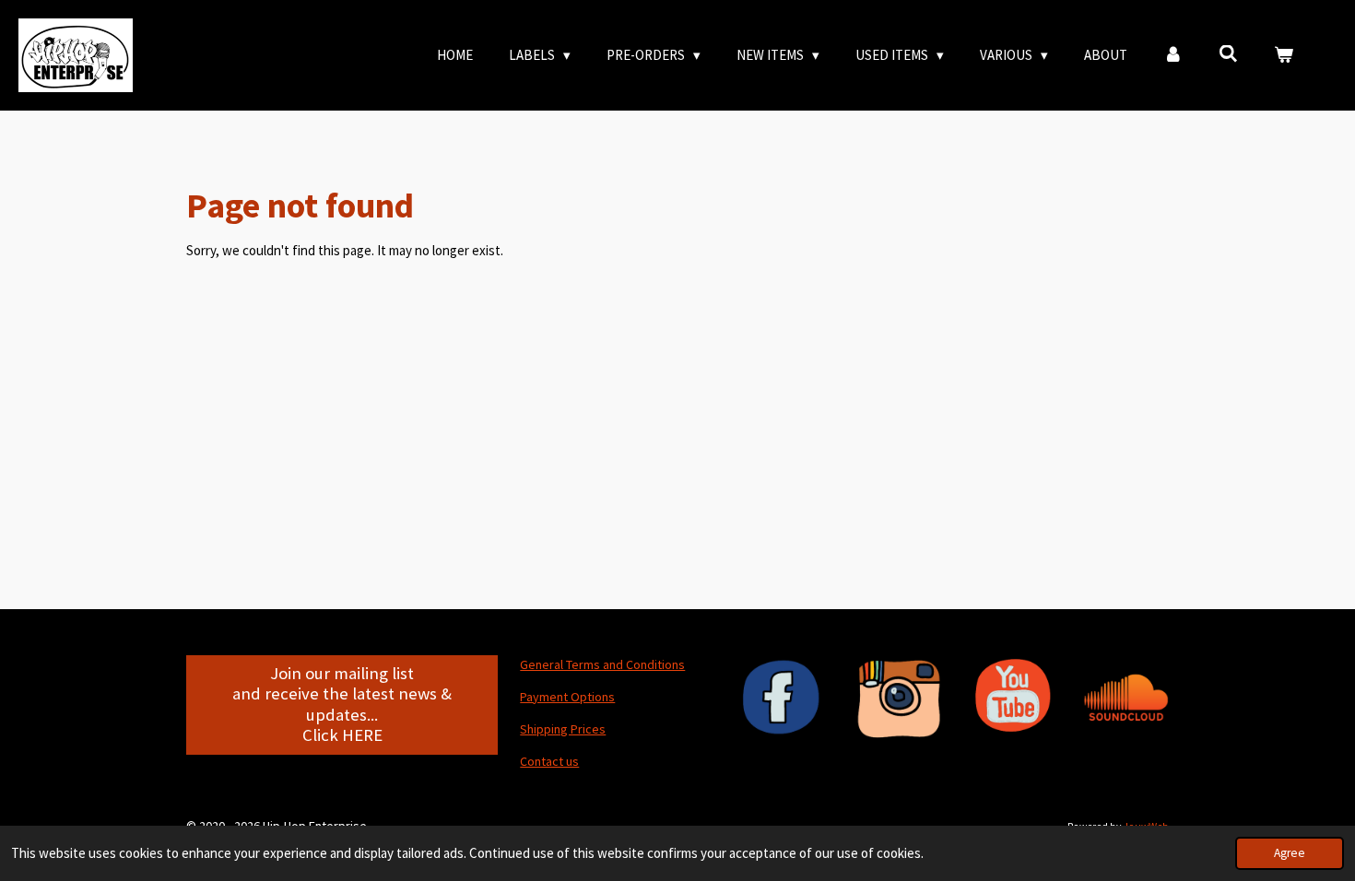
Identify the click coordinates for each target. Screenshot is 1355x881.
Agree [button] (1289, 853)
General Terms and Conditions (602, 664)
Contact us (549, 761)
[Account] (1173, 56)
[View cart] (1283, 56)
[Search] (1228, 54)
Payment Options (567, 696)
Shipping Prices (563, 729)
